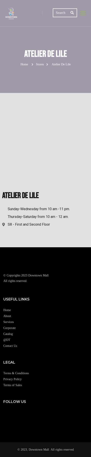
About (7, 316)
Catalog (8, 334)
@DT (6, 340)
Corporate (9, 328)
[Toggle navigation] (83, 13)
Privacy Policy (12, 379)
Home (24, 64)
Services (8, 322)
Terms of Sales (12, 385)
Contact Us (10, 345)
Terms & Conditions (16, 373)
